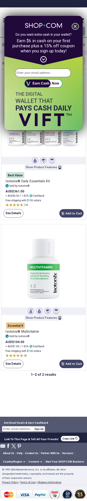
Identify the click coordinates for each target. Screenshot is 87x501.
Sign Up (39, 429)
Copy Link (70, 438)
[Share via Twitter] (13, 446)
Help (19, 453)
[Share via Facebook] (8, 446)
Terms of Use (28, 482)
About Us (8, 453)
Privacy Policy (10, 482)
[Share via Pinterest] (19, 446)
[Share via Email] (2, 447)
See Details (12, 214)
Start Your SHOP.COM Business (64, 461)
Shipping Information (49, 482)
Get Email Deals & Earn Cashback (26, 422)
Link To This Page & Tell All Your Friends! (31, 439)
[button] (15, 462)
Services (67, 453)
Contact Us (31, 453)
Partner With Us (50, 453)
